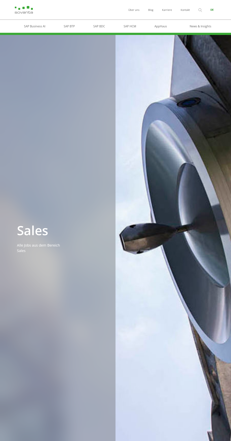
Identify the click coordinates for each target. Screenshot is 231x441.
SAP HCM (130, 26)
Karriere (167, 10)
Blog (150, 10)
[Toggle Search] (200, 9)
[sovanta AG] (24, 9)
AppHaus (160, 26)
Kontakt (185, 10)
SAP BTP (69, 26)
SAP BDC (99, 26)
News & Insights (200, 26)
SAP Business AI (34, 26)
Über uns (134, 10)
